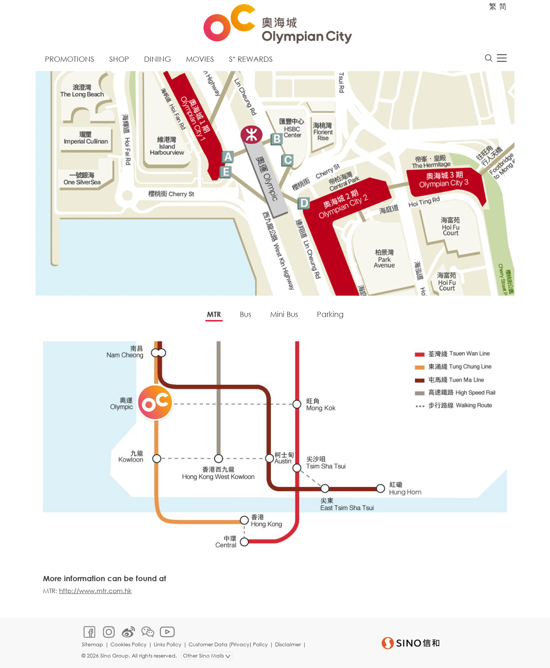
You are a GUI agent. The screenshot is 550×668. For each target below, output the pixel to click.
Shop (119, 59)
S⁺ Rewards (251, 59)
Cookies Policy (128, 644)
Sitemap (92, 644)
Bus (245, 314)
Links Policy (167, 644)
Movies (200, 59)
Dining (157, 59)
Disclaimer (288, 644)
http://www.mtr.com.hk (95, 591)
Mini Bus (284, 314)
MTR (214, 314)
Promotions (69, 59)
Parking (330, 314)
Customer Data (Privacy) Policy (228, 644)
